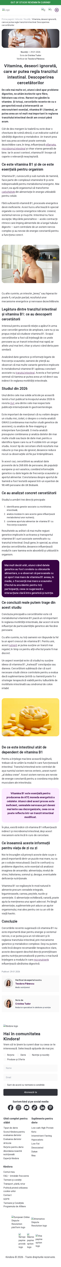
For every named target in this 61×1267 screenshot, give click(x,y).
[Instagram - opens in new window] (18, 1107)
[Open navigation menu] (57, 10)
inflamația (51, 144)
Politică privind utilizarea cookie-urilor (15, 1189)
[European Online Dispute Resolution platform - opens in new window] (20, 1222)
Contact (7, 1195)
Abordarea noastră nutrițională (12, 1153)
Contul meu (9, 1172)
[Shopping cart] (50, 10)
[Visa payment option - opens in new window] (39, 1241)
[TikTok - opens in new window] (34, 1107)
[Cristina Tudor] (8, 1003)
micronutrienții (41, 959)
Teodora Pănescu (36, 59)
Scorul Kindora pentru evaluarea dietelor (14, 1133)
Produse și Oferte (16, 1059)
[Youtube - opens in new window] (26, 1107)
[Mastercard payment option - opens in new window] (30, 1241)
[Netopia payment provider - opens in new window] (22, 1241)
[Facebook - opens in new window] (10, 1107)
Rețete (10, 1055)
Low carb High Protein (42, 1128)
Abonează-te (30, 1092)
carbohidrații (8, 191)
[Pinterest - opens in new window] (50, 1107)
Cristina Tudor (34, 55)
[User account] (43, 10)
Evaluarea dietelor (12, 1139)
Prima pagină (8, 19)
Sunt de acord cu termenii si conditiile (26, 1085)
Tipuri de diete (10, 1128)
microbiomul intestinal (13, 148)
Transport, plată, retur (14, 1183)
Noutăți (27, 19)
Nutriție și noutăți (40, 1055)
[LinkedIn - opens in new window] (42, 1107)
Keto (33, 1131)
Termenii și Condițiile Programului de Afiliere (14, 1205)
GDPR (6, 1199)
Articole (18, 19)
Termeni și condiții (12, 1180)
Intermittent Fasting (41, 1135)
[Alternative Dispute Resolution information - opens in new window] (40, 1222)
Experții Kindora (11, 1158)
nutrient (13, 645)
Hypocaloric (37, 1139)
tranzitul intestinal (25, 372)
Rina (33, 1155)
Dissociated (37, 1147)
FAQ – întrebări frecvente (16, 1176)
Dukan (34, 1151)
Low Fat (35, 1143)
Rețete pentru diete (13, 1147)
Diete (23, 1055)
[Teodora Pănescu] (8, 983)
